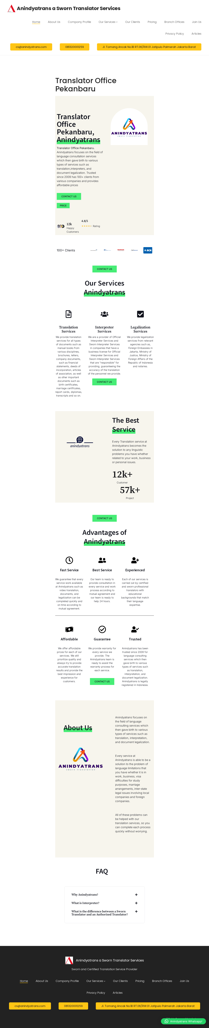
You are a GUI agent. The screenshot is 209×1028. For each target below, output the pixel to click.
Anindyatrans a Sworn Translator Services (68, 8)
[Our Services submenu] (117, 22)
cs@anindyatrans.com (31, 47)
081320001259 (74, 47)
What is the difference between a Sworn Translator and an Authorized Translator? (99, 913)
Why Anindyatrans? (84, 895)
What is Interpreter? (85, 903)
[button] (104, 895)
